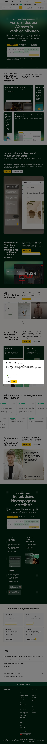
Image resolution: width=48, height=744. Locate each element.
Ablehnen (8, 381)
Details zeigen (8, 371)
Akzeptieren (14, 381)
